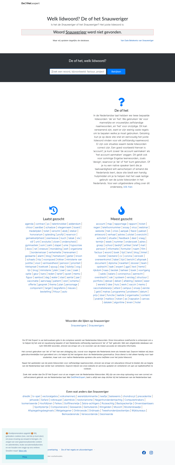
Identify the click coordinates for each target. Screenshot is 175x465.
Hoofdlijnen (46, 403)
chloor (29, 227)
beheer (124, 270)
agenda (29, 223)
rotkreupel (56, 399)
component (36, 288)
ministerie (45, 270)
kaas (106, 270)
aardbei (39, 227)
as (126, 298)
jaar (78, 277)
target (48, 288)
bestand (112, 256)
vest (65, 280)
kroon (79, 256)
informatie (113, 248)
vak (111, 277)
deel (134, 238)
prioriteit (75, 263)
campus (127, 288)
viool (37, 263)
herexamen (69, 252)
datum (143, 291)
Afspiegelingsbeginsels (41, 410)
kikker (60, 259)
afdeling (128, 280)
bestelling (45, 291)
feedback (124, 238)
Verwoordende (89, 414)
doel (102, 295)
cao (69, 270)
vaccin (132, 284)
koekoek (43, 266)
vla (78, 238)
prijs (95, 295)
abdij (65, 231)
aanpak (124, 231)
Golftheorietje (72, 403)
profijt (60, 234)
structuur (142, 277)
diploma (112, 263)
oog (78, 266)
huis (117, 284)
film (143, 248)
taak (111, 266)
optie (28, 273)
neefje (103, 396)
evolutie (46, 241)
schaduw (50, 227)
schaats (31, 259)
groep (100, 245)
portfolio (98, 280)
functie (111, 295)
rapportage (120, 223)
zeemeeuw (52, 238)
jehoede (34, 399)
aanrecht (138, 273)
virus (134, 227)
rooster (102, 256)
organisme (76, 248)
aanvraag (46, 280)
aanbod (39, 277)
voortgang (144, 270)
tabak (71, 238)
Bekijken (116, 71)
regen (97, 227)
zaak (75, 270)
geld (98, 291)
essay (126, 227)
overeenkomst (103, 259)
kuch (63, 238)
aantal (70, 277)
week (109, 241)
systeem (119, 277)
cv (121, 256)
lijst (123, 259)
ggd (127, 266)
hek (108, 231)
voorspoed (49, 259)
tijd (123, 252)
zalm (49, 245)
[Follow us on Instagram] (151, 453)
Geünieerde (106, 414)
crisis (115, 231)
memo (76, 273)
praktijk (99, 298)
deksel (108, 280)
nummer (118, 241)
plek (55, 270)
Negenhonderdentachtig (108, 399)
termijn (100, 241)
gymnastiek (31, 245)
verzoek (138, 256)
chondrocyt (129, 396)
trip (39, 259)
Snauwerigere (79, 325)
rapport (133, 223)
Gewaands (76, 407)
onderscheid (69, 241)
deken (118, 280)
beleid (138, 280)
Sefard (44, 399)
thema (52, 284)
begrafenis (60, 288)
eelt (66, 248)
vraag (142, 238)
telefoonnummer (111, 227)
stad (62, 277)
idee (110, 284)
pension (64, 263)
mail (142, 245)
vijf (31, 241)
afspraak (141, 259)
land (129, 252)
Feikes (58, 403)
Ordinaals (94, 410)
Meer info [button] (23, 451)
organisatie (133, 295)
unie (65, 245)
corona (128, 256)
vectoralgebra (50, 396)
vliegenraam (64, 227)
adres (142, 241)
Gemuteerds (91, 407)
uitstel (130, 234)
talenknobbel (59, 223)
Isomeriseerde (29, 403)
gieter (70, 256)
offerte (32, 284)
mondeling (56, 248)
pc (48, 223)
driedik (26, 396)
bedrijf (118, 245)
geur (36, 273)
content (145, 295)
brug (35, 270)
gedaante (30, 256)
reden (51, 273)
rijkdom (97, 270)
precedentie (144, 396)
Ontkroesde (80, 410)
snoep (136, 288)
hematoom (59, 256)
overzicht (141, 234)
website (99, 231)
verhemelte (54, 252)
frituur (56, 291)
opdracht (102, 266)
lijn (29, 270)
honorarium (36, 234)
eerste (146, 288)
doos (29, 248)
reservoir (71, 234)
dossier (135, 263)
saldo (103, 273)
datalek (108, 302)
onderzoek (131, 241)
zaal (62, 270)
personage (71, 284)
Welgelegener (64, 410)
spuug (53, 266)
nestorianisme (85, 399)
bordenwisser (38, 252)
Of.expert (30, 3)
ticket (142, 223)
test (134, 266)
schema (74, 280)
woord (108, 252)
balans (111, 273)
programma (118, 291)
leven (130, 302)
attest (117, 288)
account (100, 223)
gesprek (42, 284)
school (109, 245)
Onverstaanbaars (144, 403)
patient (57, 280)
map (109, 223)
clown (56, 241)
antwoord (100, 234)
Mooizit (118, 407)
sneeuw (43, 248)
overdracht (101, 277)
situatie (113, 238)
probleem (132, 291)
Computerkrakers (134, 399)
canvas (145, 298)
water (54, 277)
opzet (68, 273)
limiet (144, 252)
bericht (131, 259)
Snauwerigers (96, 325)
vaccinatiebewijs (102, 288)
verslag (131, 277)
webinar (143, 227)
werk (124, 284)
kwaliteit (124, 263)
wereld (101, 284)
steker (73, 231)
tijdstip (70, 266)
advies (121, 234)
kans (43, 273)
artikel (127, 245)
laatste (120, 295)
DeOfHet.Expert (78, 377)
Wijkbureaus (138, 410)
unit (37, 241)
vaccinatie (33, 280)
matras (106, 291)
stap (62, 266)
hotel (138, 302)
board (76, 227)
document (100, 263)
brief (135, 245)
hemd (141, 266)
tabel (116, 259)
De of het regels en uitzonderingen (77, 449)
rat (35, 248)
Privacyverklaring (50, 449)
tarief (60, 273)
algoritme (119, 302)
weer (147, 280)
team (144, 263)
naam (136, 248)
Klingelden (106, 407)
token (119, 298)
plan (61, 284)
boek (116, 252)
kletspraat (31, 266)
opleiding (50, 234)
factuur (98, 252)
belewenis (115, 396)
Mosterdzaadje (132, 407)
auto (64, 291)
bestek (114, 270)
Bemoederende (70, 414)
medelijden (35, 231)
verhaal (112, 234)
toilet (46, 231)
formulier (126, 248)
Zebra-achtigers (91, 403)
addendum (75, 223)
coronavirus (124, 273)
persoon (100, 248)
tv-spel (36, 396)
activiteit (101, 238)
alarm (41, 256)
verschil (55, 231)
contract (40, 223)
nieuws (72, 288)
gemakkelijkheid (35, 238)
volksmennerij (67, 396)
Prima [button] (24, 457)
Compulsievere (59, 407)
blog (48, 256)
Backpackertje (124, 403)
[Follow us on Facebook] (144, 453)
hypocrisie (76, 245)
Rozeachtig (108, 403)
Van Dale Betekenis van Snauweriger (137, 40)
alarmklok (69, 399)
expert (119, 266)
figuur (29, 277)
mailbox (109, 298)
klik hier (128, 186)
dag (47, 277)
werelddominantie (88, 396)
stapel (57, 245)
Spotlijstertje (41, 407)
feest (133, 231)
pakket (142, 231)
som (42, 245)
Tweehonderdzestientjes (116, 410)
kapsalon (134, 298)
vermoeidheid (50, 263)
